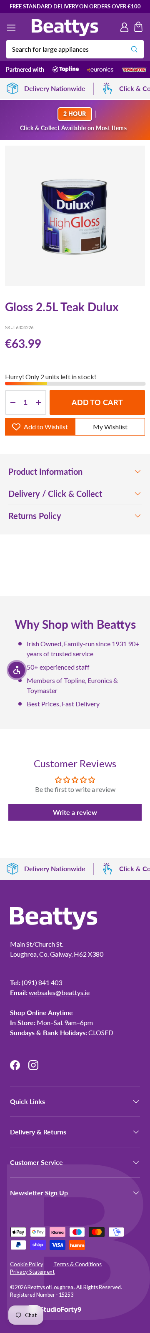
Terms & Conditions (77, 1264)
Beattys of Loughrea (51, 1287)
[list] (75, 216)
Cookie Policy (26, 1264)
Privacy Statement (32, 1271)
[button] (138, 28)
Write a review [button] (75, 812)
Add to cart (97, 402)
